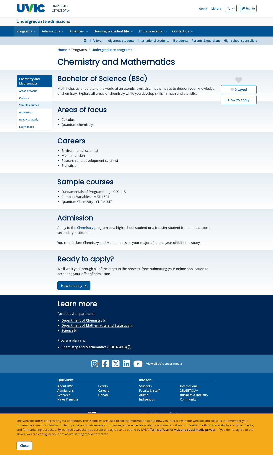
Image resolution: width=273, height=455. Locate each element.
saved (241, 89)
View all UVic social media (164, 364)
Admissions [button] (51, 31)
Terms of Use (159, 430)
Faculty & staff (149, 390)
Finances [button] (77, 31)
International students (153, 41)
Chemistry (85, 227)
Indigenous (147, 399)
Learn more (26, 126)
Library (216, 8)
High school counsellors (240, 41)
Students (145, 386)
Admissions (65, 390)
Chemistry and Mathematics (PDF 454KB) (94, 347)
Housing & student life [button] (111, 31)
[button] (231, 8)
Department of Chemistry (81, 320)
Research (63, 395)
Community (188, 399)
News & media (67, 399)
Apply (203, 8)
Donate (103, 395)
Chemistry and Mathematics (29, 81)
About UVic (65, 386)
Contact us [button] (180, 31)
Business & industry (194, 395)
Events (103, 386)
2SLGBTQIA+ (189, 390)
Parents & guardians (206, 41)
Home (62, 49)
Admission (25, 112)
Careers (24, 98)
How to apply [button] (71, 285)
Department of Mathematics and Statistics (95, 325)
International (189, 386)
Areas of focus (28, 91)
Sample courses (29, 105)
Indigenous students (120, 41)
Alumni (144, 395)
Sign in (250, 8)
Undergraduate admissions (43, 21)
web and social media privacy (195, 430)
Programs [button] (24, 31)
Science (67, 330)
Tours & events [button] (150, 31)
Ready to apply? (29, 119)
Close (24, 445)
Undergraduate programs (112, 49)
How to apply (238, 100)
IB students (180, 41)
